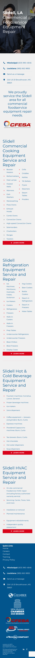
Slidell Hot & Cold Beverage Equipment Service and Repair (17, 380)
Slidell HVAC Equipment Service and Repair (15, 475)
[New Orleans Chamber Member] (17, 600)
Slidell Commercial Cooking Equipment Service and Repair (15, 153)
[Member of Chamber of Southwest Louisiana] (17, 594)
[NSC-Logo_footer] (17, 627)
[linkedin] (23, 649)
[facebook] (27, 649)
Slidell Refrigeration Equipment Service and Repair (16, 270)
